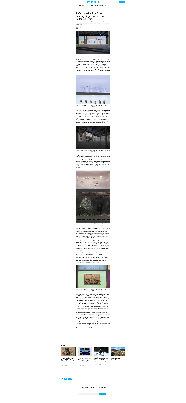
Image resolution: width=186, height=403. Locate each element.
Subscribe (122, 1)
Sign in (117, 1)
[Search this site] (61, 2)
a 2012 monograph (90, 295)
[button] (105, 5)
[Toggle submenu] (106, 5)
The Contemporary (93, 327)
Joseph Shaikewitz (82, 27)
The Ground (87, 321)
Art (76, 10)
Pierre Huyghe (82, 295)
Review (87, 327)
